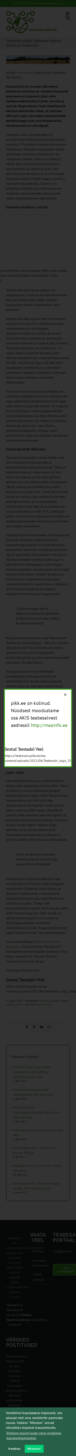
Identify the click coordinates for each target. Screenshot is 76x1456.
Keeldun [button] (14, 1448)
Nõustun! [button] (34, 1448)
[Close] (65, 694)
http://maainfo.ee (49, 725)
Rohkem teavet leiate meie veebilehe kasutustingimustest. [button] (33, 1436)
